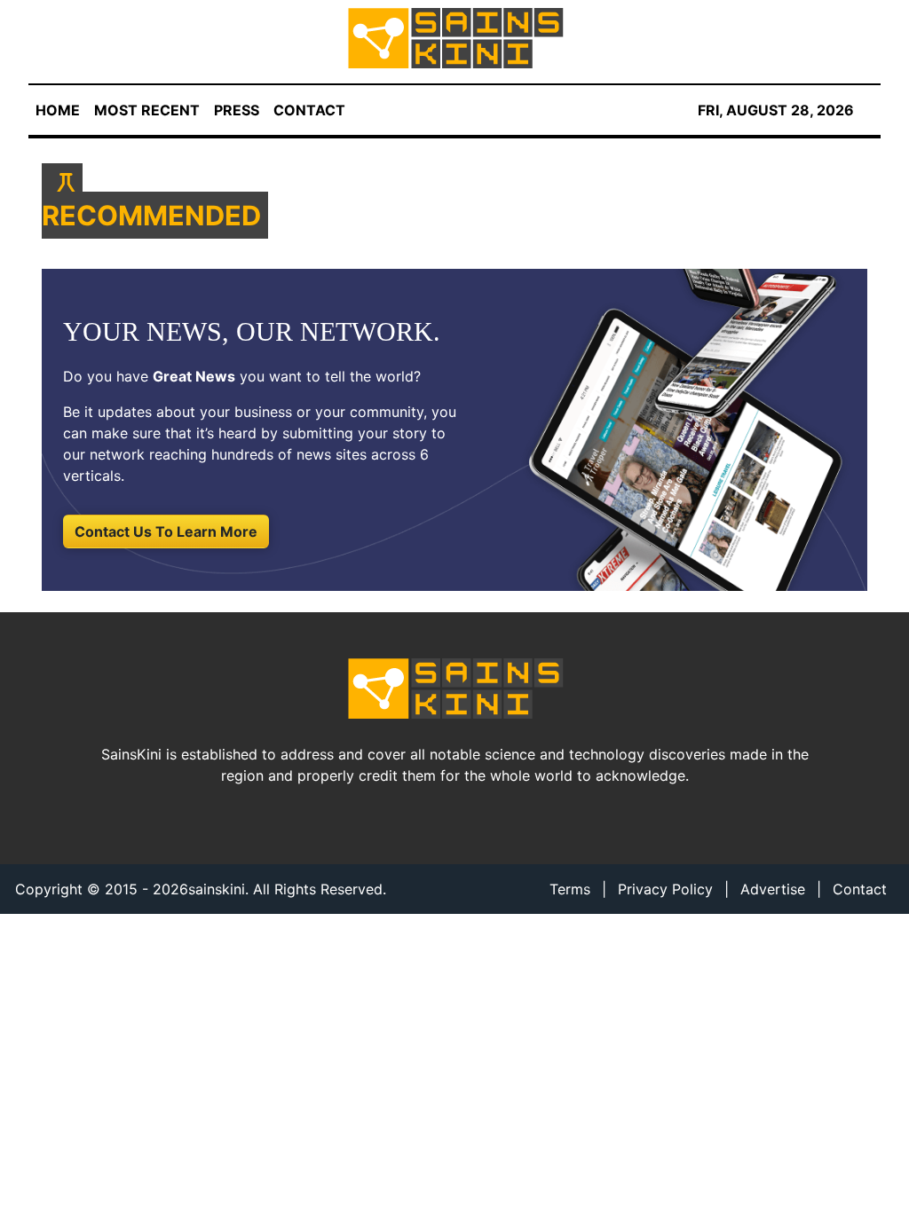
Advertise (772, 889)
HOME (58, 110)
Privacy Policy (665, 889)
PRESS (236, 110)
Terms (569, 889)
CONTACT (309, 110)
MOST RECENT (147, 110)
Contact (860, 889)
